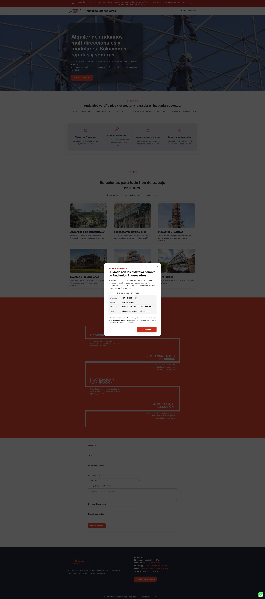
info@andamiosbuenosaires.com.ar (136, 311)
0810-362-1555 (128, 302)
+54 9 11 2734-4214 (130, 298)
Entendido (146, 329)
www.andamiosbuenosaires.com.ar (136, 307)
